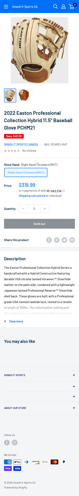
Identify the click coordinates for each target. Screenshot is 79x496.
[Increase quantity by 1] (45, 208)
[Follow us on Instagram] (14, 442)
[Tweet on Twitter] (64, 240)
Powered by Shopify (15, 487)
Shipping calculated (32, 195)
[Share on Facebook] (49, 240)
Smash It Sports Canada (21, 144)
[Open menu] (6, 6)
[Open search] (55, 6)
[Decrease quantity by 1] (23, 208)
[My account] (63, 6)
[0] (71, 6)
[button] (47, 190)
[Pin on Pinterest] (57, 240)
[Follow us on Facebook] (7, 442)
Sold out (39, 224)
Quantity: (10, 208)
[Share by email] (72, 240)
